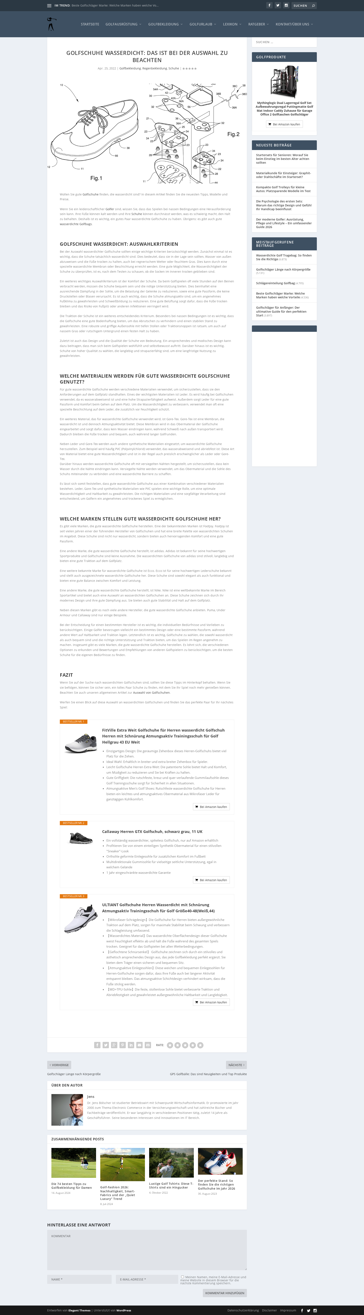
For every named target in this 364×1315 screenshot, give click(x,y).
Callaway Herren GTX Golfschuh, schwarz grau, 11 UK (152, 831)
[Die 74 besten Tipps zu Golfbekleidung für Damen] (73, 1163)
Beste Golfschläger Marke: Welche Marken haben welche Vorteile (280, 295)
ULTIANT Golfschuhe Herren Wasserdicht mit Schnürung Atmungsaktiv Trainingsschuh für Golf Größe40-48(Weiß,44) (158, 907)
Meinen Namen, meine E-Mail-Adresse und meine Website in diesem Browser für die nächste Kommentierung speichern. (213, 1280)
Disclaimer (269, 1310)
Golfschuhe (91, 194)
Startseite (90, 25)
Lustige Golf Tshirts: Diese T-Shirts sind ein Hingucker (171, 1185)
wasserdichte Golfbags (76, 224)
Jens (90, 1096)
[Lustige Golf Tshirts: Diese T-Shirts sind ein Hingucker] (171, 1163)
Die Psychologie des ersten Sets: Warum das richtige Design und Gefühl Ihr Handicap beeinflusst (284, 205)
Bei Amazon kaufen (213, 807)
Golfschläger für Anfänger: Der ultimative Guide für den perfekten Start (281, 311)
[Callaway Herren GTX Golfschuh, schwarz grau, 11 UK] (81, 838)
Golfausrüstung (122, 25)
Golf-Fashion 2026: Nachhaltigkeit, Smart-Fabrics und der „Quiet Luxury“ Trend (117, 1193)
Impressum (288, 1310)
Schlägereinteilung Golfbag (275, 283)
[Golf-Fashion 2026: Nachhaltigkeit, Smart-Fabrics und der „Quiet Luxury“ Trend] (122, 1164)
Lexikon (230, 25)
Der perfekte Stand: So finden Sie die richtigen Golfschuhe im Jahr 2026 (216, 1184)
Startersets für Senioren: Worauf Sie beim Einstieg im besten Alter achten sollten (282, 159)
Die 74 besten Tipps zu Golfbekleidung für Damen (71, 1186)
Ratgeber (256, 25)
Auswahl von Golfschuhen (151, 693)
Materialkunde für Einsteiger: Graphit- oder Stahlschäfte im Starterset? (283, 175)
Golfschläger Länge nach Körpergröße (283, 269)
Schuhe (174, 68)
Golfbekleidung (163, 25)
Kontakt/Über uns (292, 25)
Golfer (110, 209)
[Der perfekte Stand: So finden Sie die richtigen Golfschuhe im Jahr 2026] (220, 1161)
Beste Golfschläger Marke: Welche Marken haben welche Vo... (115, 5)
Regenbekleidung (154, 68)
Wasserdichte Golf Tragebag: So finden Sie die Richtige (284, 257)
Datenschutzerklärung (243, 1310)
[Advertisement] (284, 399)
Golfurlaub (201, 25)
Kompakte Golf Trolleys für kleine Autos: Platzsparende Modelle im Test (283, 189)
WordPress (123, 1310)
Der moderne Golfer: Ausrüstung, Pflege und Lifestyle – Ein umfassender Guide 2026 (284, 223)
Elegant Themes (79, 1310)
